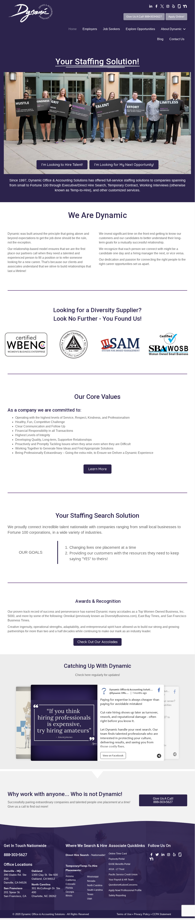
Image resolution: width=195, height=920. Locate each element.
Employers (90, 29)
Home (72, 29)
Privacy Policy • (143, 914)
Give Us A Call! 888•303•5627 (144, 16)
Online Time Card (118, 853)
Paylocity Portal (117, 859)
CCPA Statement (162, 914)
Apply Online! (176, 16)
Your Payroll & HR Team (121, 879)
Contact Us (176, 39)
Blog (160, 39)
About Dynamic (171, 29)
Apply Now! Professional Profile (125, 890)
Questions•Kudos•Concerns (123, 884)
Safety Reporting (117, 895)
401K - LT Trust (116, 869)
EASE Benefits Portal (119, 864)
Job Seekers (111, 29)
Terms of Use (124, 914)
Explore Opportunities (140, 29)
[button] (163, 800)
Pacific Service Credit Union (123, 874)
